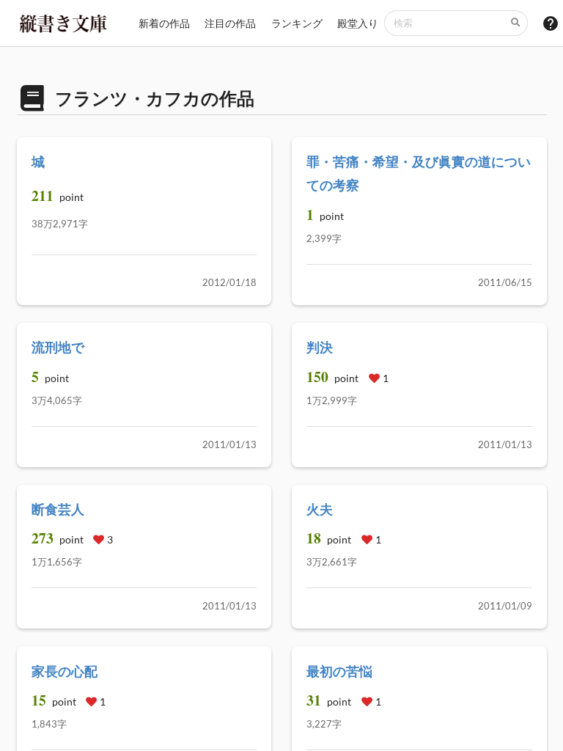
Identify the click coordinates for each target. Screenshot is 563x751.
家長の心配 (64, 671)
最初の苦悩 (339, 671)
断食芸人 (58, 509)
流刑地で (58, 347)
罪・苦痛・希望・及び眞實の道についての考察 (418, 173)
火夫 (319, 509)
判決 (319, 347)
